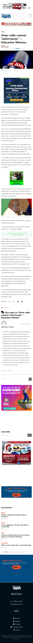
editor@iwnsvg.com (17, 604)
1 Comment (5, 529)
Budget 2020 (6, 307)
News (3, 31)
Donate (15, 495)
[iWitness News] (17, 587)
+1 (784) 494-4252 (17, 601)
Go (29, 435)
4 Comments (5, 519)
